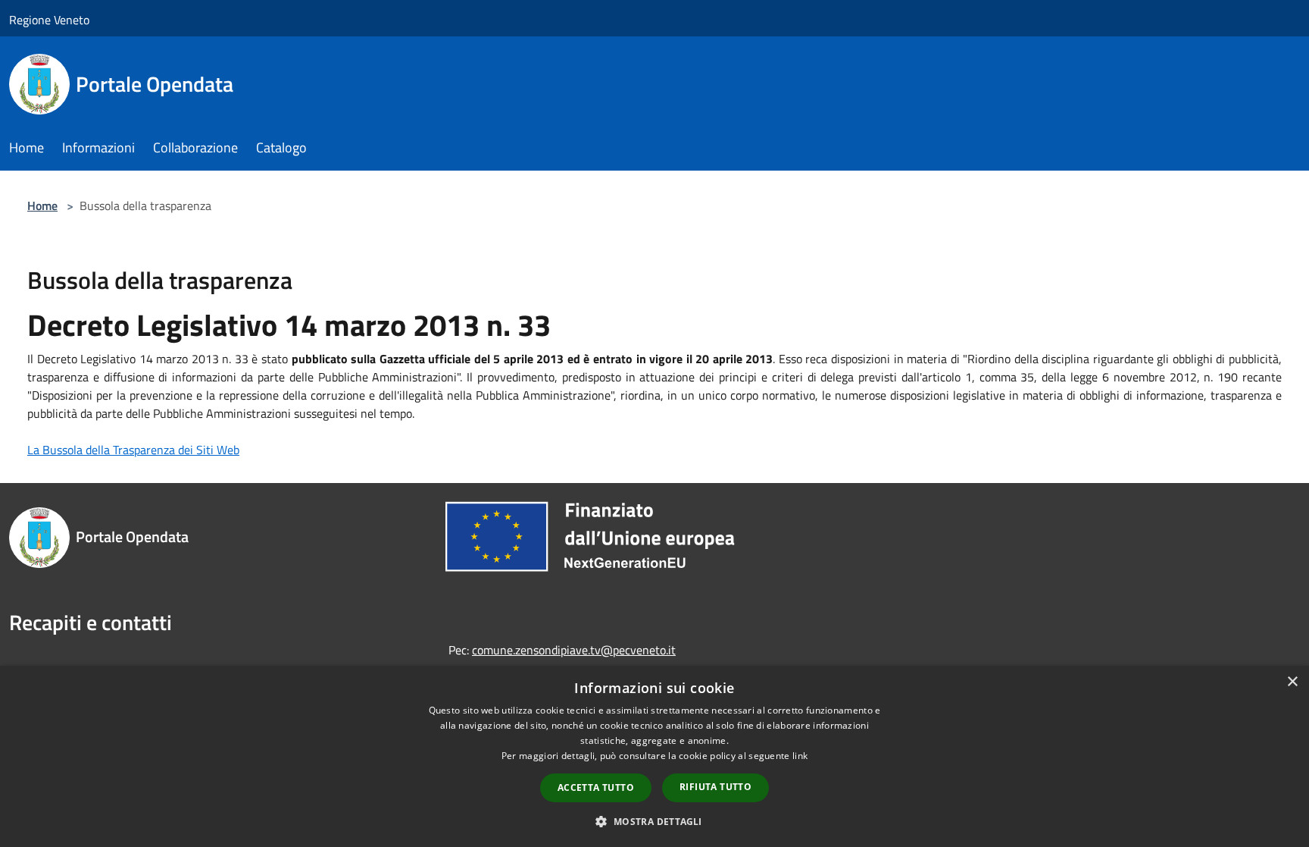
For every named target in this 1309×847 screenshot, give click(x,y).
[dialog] (654, 756)
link (800, 755)
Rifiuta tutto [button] (715, 786)
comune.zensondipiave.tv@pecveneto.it (574, 650)
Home (42, 205)
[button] (654, 821)
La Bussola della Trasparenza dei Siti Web (133, 450)
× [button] (1292, 682)
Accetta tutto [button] (596, 787)
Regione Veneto (49, 20)
